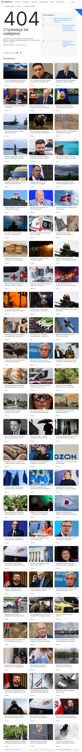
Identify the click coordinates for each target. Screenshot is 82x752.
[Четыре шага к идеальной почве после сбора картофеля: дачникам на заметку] (15, 355)
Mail (2, 750)
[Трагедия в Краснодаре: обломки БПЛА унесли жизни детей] (15, 177)
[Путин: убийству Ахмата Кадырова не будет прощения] (41, 100)
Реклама (14, 750)
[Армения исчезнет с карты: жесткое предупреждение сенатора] (41, 736)
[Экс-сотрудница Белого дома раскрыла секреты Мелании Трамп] (41, 405)
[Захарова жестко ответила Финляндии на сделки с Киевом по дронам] (67, 482)
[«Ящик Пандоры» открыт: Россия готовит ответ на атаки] (15, 202)
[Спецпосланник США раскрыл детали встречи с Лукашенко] (15, 482)
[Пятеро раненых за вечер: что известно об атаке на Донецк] (15, 278)
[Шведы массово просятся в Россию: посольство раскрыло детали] (15, 253)
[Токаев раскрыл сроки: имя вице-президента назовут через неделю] (67, 583)
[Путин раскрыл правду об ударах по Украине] (15, 100)
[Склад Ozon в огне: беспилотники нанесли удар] (67, 456)
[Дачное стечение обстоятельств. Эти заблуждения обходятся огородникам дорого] (15, 634)
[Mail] (2, 2)
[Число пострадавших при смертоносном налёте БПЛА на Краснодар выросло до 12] (41, 482)
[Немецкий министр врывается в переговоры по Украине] (67, 532)
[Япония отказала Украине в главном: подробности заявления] (67, 507)
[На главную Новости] (8, 2)
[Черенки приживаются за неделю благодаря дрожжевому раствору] (15, 736)
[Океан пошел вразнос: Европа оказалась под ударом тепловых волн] (67, 151)
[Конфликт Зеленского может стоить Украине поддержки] (41, 507)
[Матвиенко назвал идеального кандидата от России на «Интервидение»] (41, 456)
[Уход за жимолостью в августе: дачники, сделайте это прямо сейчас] (15, 507)
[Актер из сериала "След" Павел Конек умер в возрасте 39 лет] (15, 431)
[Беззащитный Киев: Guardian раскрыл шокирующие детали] (67, 177)
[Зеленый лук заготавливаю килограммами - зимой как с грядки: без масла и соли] (41, 329)
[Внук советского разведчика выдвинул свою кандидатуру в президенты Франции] (15, 532)
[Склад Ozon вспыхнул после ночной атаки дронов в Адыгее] (67, 736)
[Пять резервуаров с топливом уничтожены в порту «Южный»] (67, 634)
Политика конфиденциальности (50, 750)
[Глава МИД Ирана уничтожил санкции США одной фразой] (41, 685)
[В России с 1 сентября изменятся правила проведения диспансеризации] (41, 278)
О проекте (24, 750)
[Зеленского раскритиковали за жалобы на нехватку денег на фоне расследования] (41, 151)
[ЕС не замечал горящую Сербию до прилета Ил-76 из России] (41, 75)
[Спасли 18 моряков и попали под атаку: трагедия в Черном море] (15, 75)
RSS (19, 750)
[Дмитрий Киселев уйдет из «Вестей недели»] (41, 202)
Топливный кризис (29, 6)
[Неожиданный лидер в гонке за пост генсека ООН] (41, 532)
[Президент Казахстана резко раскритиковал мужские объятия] (41, 355)
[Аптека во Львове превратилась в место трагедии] (41, 227)
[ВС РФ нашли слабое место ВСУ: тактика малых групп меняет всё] (15, 685)
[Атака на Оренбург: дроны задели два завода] (67, 304)
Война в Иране (10, 6)
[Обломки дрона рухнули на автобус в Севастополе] (15, 405)
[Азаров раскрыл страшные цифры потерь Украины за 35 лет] (41, 583)
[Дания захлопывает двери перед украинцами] (67, 202)
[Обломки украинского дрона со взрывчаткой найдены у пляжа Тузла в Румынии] (15, 151)
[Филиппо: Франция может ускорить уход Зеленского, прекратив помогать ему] (15, 583)
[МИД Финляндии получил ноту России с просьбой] (67, 329)
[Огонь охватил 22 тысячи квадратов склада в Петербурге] (15, 304)
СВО (19, 6)
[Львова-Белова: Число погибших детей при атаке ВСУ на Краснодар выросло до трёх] (41, 380)
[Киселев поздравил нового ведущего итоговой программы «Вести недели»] (41, 634)
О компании (7, 750)
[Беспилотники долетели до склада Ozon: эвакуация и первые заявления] (67, 253)
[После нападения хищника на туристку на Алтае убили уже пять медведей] (41, 126)
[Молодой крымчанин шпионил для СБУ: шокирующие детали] (15, 710)
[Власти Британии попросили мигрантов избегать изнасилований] (67, 405)
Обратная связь (77, 750)
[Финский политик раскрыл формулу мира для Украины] (67, 100)
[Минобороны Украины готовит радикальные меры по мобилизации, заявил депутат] (41, 558)
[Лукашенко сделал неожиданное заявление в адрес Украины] (67, 75)
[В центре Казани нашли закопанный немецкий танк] (67, 227)
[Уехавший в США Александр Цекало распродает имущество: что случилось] (67, 558)
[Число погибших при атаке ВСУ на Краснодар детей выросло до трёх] (67, 431)
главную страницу (20, 45)
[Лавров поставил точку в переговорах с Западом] (41, 177)
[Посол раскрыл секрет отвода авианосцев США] (15, 126)
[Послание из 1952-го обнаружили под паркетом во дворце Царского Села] (67, 126)
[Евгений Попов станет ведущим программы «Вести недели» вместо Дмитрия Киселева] (15, 329)
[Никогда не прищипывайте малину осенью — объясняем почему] (67, 380)
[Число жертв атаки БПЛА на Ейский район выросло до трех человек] (15, 558)
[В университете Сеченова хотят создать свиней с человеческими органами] (15, 456)
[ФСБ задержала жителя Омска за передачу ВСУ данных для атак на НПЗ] (41, 609)
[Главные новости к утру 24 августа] (67, 609)
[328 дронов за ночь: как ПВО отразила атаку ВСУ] (41, 253)
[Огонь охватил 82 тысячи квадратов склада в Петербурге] (67, 278)
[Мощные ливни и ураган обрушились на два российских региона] (15, 609)
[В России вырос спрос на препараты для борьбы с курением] (41, 660)
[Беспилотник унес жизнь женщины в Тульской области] (41, 710)
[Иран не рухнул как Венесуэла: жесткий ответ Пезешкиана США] (67, 710)
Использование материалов (65, 750)
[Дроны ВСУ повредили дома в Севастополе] (67, 685)
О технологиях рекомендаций (34, 750)
